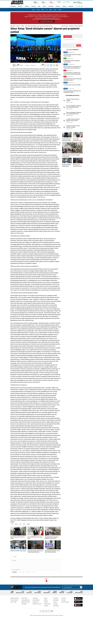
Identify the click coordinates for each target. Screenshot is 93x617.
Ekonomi (33, 6)
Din (46, 9)
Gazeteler (71, 6)
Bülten (43, 9)
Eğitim (50, 9)
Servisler (20, 6)
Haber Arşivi (12, 25)
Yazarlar (64, 6)
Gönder (14, 572)
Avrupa (38, 9)
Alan (12, 524)
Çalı (20, 524)
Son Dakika (13, 6)
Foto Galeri (50, 6)
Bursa (16, 524)
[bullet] (29, 572)
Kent (24, 524)
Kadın (44, 6)
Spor (39, 6)
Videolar (58, 6)
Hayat (55, 9)
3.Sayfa (33, 9)
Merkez (28, 524)
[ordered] (27, 572)
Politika (59, 9)
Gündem (27, 6)
